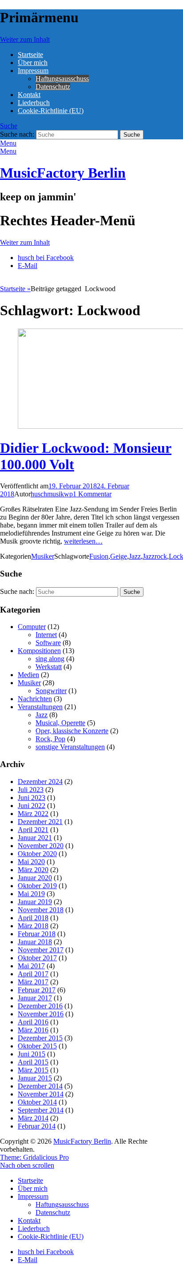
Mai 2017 (31, 966)
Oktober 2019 (37, 885)
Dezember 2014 (40, 1086)
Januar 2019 (35, 902)
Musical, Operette (60, 723)
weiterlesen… (83, 541)
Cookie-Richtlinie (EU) (51, 110)
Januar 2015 (35, 1078)
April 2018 (33, 918)
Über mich (33, 62)
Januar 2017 (35, 998)
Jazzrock (155, 556)
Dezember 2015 (40, 1038)
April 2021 (33, 829)
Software (48, 642)
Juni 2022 (31, 805)
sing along (50, 658)
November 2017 (41, 950)
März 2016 (33, 1030)
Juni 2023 (31, 797)
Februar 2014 (37, 1126)
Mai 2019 (31, 893)
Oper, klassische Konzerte (72, 731)
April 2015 (33, 1062)
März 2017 (33, 982)
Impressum (33, 70)
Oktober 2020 (37, 853)
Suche (8, 126)
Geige (118, 556)
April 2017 (33, 974)
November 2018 (41, 910)
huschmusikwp (52, 494)
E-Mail (27, 265)
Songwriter (51, 690)
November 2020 (41, 845)
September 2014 (41, 1110)
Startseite (30, 54)
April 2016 (33, 1022)
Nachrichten (35, 699)
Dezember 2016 (40, 1006)
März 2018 (33, 926)
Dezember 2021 (40, 821)
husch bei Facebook (46, 257)
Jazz (135, 556)
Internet (46, 634)
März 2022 (33, 813)
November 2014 (41, 1094)
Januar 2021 (35, 837)
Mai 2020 (31, 861)
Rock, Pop (50, 739)
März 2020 (33, 869)
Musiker (42, 556)
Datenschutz (53, 86)
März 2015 (33, 1070)
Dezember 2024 (40, 781)
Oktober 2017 (37, 958)
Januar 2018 (35, 942)
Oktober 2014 (37, 1102)
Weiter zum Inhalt (25, 39)
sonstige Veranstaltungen (70, 747)
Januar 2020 (35, 877)
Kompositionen (39, 650)
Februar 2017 (37, 990)
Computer (32, 626)
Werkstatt (49, 666)
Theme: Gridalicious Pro (34, 1157)
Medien (28, 674)
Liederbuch (34, 102)
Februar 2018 (37, 934)
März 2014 (33, 1118)
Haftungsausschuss (62, 78)
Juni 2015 (31, 1054)
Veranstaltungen (40, 707)
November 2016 (41, 1014)
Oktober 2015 (37, 1046)
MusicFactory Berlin (63, 173)
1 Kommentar (92, 494)
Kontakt (29, 94)
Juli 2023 (31, 789)
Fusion (98, 556)
